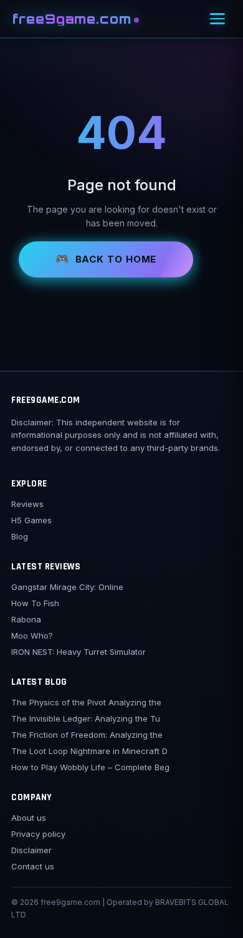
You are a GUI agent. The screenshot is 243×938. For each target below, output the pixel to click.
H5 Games (31, 520)
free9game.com (72, 19)
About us (28, 818)
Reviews (27, 504)
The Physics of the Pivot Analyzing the (86, 702)
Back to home (116, 259)
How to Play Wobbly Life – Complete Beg (90, 767)
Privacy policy (38, 834)
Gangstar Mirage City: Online (67, 587)
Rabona (26, 619)
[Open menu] (217, 19)
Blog (19, 536)
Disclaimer (31, 850)
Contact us (32, 866)
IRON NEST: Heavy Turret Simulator (78, 652)
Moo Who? (32, 636)
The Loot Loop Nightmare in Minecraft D (89, 751)
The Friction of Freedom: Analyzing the (87, 735)
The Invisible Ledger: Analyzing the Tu (85, 718)
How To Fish (35, 603)
